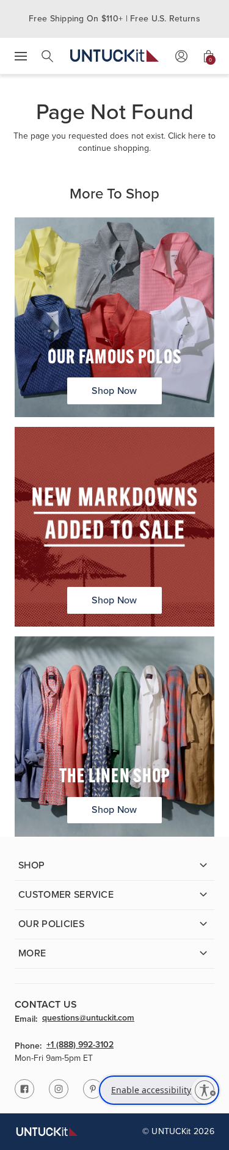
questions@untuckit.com (88, 1018)
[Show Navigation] (21, 56)
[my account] (181, 56)
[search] (48, 56)
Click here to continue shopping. (147, 142)
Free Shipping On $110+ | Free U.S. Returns (114, 18)
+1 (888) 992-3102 (80, 1045)
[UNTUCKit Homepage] (114, 56)
